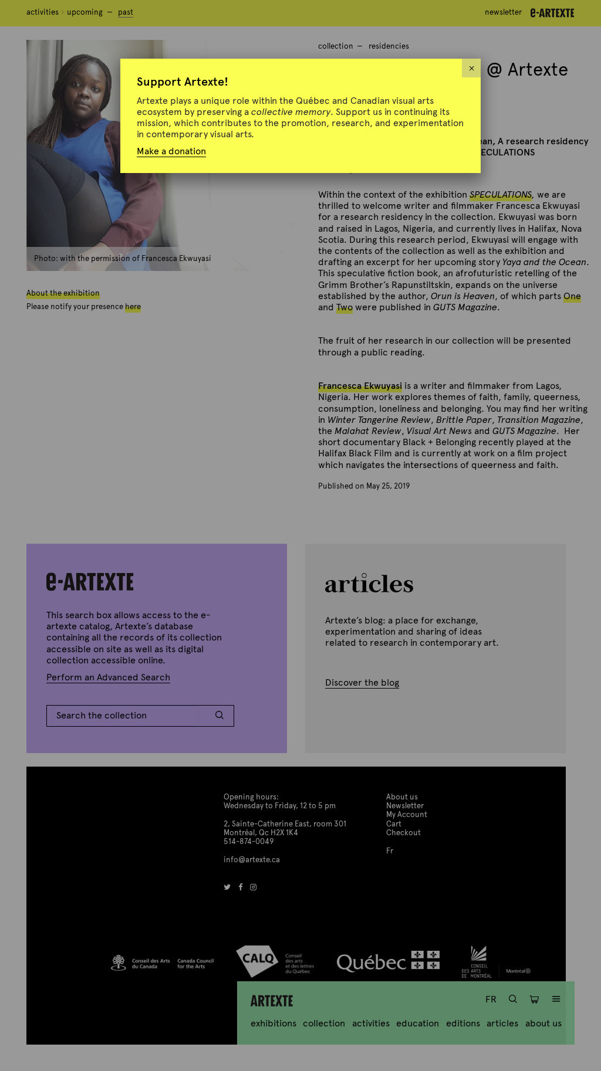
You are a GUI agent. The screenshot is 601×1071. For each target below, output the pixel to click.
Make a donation (171, 151)
